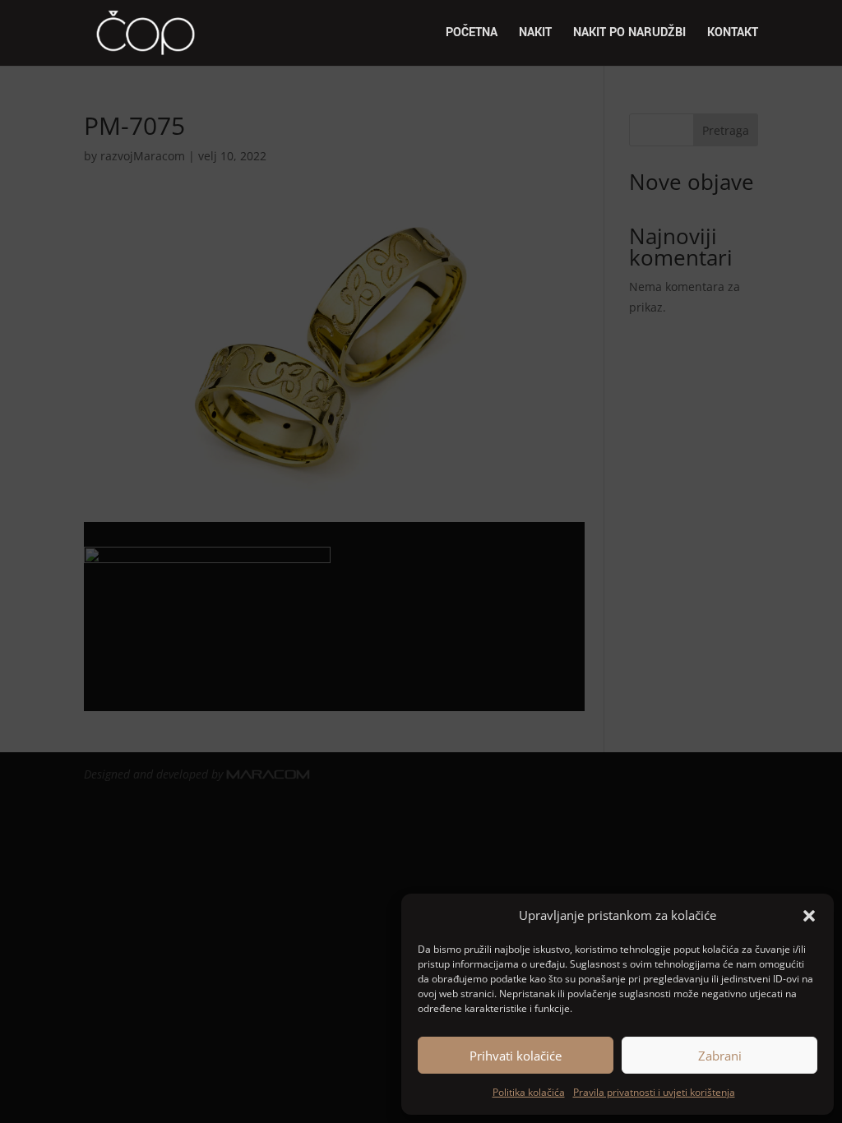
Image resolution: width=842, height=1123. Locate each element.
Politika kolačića (529, 1092)
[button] (809, 916)
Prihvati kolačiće (516, 1055)
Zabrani (720, 1055)
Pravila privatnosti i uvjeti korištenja (654, 1092)
